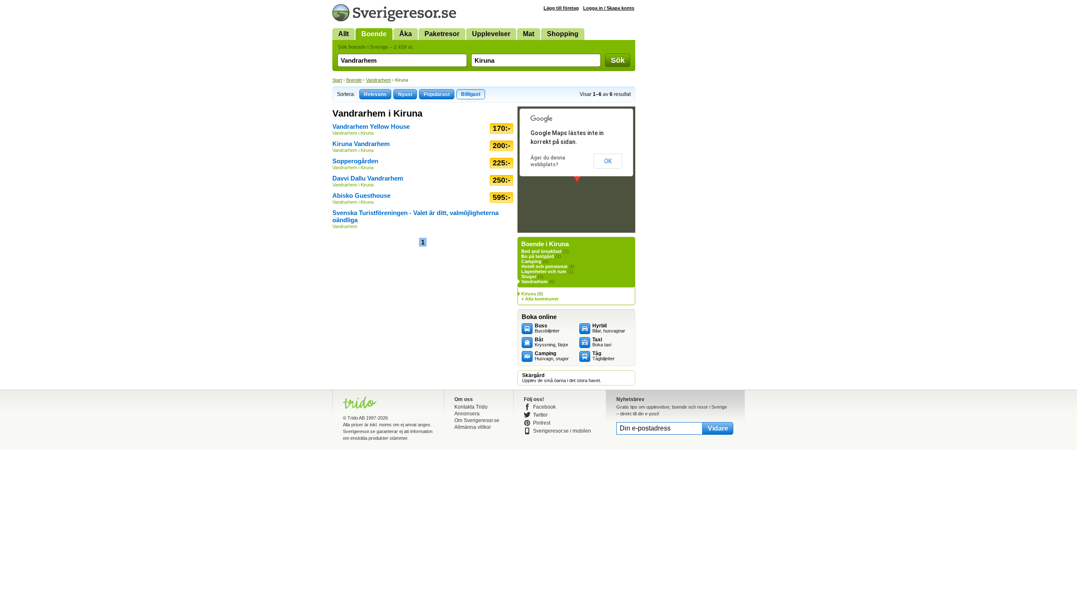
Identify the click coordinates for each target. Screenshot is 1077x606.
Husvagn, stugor (552, 356)
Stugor (528, 276)
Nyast (405, 94)
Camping (531, 261)
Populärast (437, 94)
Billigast (470, 94)
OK (608, 161)
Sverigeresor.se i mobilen (562, 431)
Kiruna (528, 293)
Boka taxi (601, 342)
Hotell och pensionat (544, 266)
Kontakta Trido (471, 407)
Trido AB (356, 417)
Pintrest (541, 423)
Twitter (540, 415)
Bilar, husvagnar (608, 328)
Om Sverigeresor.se (476, 420)
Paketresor (441, 33)
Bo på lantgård (537, 256)
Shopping (562, 33)
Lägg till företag (561, 8)
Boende (374, 33)
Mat (528, 33)
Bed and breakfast (541, 251)
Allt (343, 33)
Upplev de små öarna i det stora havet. (561, 378)
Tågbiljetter (603, 356)
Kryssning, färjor (551, 342)
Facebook (544, 407)
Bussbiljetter (547, 328)
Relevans (375, 94)
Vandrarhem (378, 79)
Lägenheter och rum (543, 271)
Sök (618, 60)
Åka (405, 33)
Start (337, 79)
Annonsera (467, 414)
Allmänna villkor (472, 427)
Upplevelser (491, 33)
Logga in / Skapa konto (608, 8)
